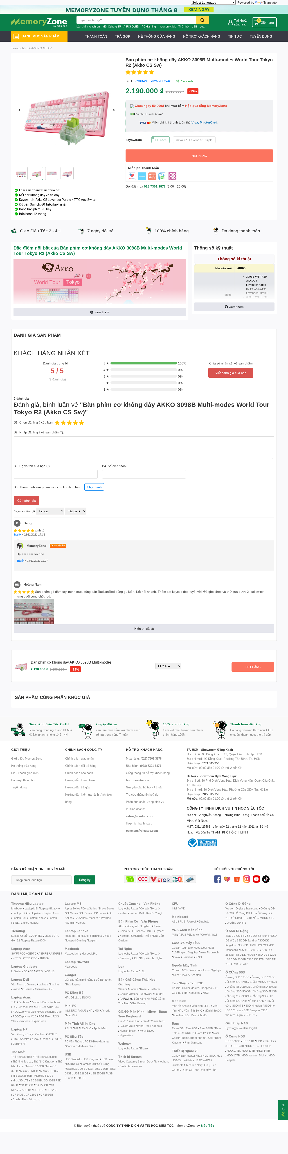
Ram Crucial (189, 1038)
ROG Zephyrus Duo (50, 1011)
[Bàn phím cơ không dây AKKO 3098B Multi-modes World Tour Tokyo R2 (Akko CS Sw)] (67, 110)
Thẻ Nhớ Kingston (44, 1061)
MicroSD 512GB (43, 1075)
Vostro (16, 989)
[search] (202, 20)
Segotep (193, 952)
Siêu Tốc (207, 1125)
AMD (182, 908)
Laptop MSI (31, 908)
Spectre (24, 1039)
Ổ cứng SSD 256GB (239, 986)
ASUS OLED (131, 26)
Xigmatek (187, 947)
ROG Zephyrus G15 (24, 1011)
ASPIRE (43, 953)
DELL (74, 997)
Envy (30, 1034)
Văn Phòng (18, 984)
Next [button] (114, 110)
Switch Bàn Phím (141, 935)
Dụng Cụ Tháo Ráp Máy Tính (199, 1070)
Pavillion (40, 1034)
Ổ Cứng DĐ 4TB (264, 918)
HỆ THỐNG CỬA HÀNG (156, 36)
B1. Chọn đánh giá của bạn (33, 422)
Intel (174, 908)
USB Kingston (91, 1059)
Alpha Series (72, 908)
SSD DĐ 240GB (249, 950)
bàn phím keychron (88, 26)
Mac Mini (71, 1015)
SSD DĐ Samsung (258, 935)
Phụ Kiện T (146, 958)
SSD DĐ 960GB (236, 959)
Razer (134, 908)
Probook (46, 1039)
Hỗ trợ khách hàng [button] (144, 749)
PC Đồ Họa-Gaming (97, 1041)
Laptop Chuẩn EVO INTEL (27, 935)
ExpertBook (39, 1021)
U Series (16, 971)
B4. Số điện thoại (114, 466)
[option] (67, 110)
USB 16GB (86, 1068)
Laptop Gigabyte (50, 908)
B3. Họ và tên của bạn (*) (32, 466)
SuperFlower (181, 975)
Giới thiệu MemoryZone (26, 758)
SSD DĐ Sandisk (247, 940)
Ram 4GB (178, 1028)
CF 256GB (46, 1094)
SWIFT (15, 953)
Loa (202, 26)
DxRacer (155, 989)
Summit (70, 922)
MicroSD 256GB (22, 1075)
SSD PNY (251, 1015)
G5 (25, 971)
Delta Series (89, 908)
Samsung (125, 958)
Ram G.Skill (206, 1038)
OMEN (57, 1039)
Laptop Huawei (30, 922)
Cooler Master (128, 994)
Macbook (16, 908)
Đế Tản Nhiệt (103, 979)
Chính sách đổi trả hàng (80, 765)
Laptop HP (19, 913)
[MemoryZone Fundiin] (144, 9)
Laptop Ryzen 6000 (34, 940)
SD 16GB (36, 1080)
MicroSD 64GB (29, 1071)
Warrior (122, 989)
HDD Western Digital (254, 1055)
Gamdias (187, 957)
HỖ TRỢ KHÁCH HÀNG (201, 36)
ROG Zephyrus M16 (24, 1016)
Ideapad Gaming (76, 940)
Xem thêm (101, 312)
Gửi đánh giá (26, 500)
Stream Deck (145, 1061)
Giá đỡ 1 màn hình (129, 1021)
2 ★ (106, 383)
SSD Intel (269, 1005)
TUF (13, 1002)
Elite (15, 1039)
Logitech (123, 908)
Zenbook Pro (25, 1007)
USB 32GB (101, 1068)
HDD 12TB (248, 1050)
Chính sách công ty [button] (83, 749)
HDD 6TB (252, 1046)
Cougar (158, 994)
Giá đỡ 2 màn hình (154, 1021)
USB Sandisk (73, 1059)
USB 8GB (72, 1068)
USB (194, 26)
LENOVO (85, 997)
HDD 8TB (265, 1046)
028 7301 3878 (155, 186)
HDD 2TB (262, 1041)
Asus (203, 952)
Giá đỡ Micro (127, 1026)
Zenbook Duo (39, 1002)
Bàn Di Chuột (154, 913)
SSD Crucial (234, 1010)
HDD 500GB (232, 1041)
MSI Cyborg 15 (112, 26)
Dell (141, 913)
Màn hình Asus (180, 1005)
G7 (31, 971)
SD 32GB (49, 1080)
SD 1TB (26, 1090)
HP (67, 997)
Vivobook (24, 1021)
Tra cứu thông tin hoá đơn (143, 794)
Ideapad (70, 935)
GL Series (86, 913)
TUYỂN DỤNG (261, 36)
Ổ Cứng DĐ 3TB (242, 918)
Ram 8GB (192, 1028)
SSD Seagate (252, 1010)
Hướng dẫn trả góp (77, 787)
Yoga (108, 935)
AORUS (49, 971)
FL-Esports (137, 931)
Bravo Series (106, 908)
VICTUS (52, 1034)
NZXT (199, 957)
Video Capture (126, 1061)
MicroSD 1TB (20, 1080)
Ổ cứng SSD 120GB (237, 977)
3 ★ (106, 376)
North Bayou (147, 1030)
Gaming (31, 984)
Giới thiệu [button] (20, 749)
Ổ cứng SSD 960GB (239, 996)
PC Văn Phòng (74, 1041)
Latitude (43, 984)
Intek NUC (71, 1010)
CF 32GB (51, 1090)
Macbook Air (72, 953)
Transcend (252, 908)
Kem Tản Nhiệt (194, 1065)
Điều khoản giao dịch (24, 773)
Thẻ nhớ (183, 26)
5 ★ (106, 363)
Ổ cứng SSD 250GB (265, 982)
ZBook (35, 1039)
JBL (135, 958)
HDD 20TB (233, 1055)
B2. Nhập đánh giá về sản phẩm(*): (39, 432)
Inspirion (55, 984)
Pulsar (123, 913)
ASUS (82, 1010)
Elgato (144, 1048)
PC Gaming (149, 26)
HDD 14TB (263, 1050)
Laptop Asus (51, 913)
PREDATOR (30, 958)
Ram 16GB (206, 1028)
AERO (39, 971)
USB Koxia (72, 1064)
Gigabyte (203, 921)
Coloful (205, 934)
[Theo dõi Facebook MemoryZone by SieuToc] (217, 878)
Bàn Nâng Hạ (142, 998)
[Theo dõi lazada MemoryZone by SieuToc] (227, 878)
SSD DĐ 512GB (267, 954)
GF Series (72, 913)
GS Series (81, 918)
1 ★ (106, 389)
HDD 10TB (233, 1050)
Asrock (105, 1010)
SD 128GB (26, 1085)
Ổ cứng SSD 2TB (237, 1001)
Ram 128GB (203, 1033)
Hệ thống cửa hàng (23, 765)
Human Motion (128, 1030)
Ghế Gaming (138, 1003)
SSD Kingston (253, 1005)
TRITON (44, 958)
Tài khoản (241, 20)
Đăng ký (84, 880)
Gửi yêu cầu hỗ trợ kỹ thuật (144, 787)
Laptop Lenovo (37, 918)
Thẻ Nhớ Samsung (45, 1056)
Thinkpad (97, 935)
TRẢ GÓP (122, 36)
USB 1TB (80, 1078)
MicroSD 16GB (35, 1066)
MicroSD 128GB (49, 1071)
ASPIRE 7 (56, 953)
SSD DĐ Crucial (235, 935)
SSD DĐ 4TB (240, 964)
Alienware (41, 989)
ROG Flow (44, 1016)
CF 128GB (32, 1094)
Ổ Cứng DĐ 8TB (236, 922)
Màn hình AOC (213, 1010)
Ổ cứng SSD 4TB (259, 1001)
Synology (230, 1028)
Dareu (149, 931)
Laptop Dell (19, 918)
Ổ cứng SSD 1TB (263, 996)
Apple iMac (100, 1028)
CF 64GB (18, 1094)
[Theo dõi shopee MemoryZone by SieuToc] (237, 878)
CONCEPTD (28, 953)
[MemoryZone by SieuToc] (39, 22)
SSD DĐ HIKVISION (250, 945)
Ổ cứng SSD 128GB (263, 977)
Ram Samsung (193, 1042)
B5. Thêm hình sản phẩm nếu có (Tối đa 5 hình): (58, 487)
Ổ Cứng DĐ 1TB (245, 913)
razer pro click (167, 26)
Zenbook (23, 1002)
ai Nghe (157, 958)
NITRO (17, 958)
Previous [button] (19, 110)
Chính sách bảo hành (79, 773)
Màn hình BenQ (193, 1010)
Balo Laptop (73, 984)
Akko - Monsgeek (128, 926)
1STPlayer (179, 952)
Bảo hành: (143, 765)
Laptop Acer (34, 913)
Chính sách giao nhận (79, 758)
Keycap (124, 935)
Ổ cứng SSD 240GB (239, 982)
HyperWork (145, 994)
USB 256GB (97, 1073)
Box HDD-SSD (206, 1055)
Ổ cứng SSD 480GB (265, 986)
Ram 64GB (187, 1033)
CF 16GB (38, 1090)
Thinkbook (83, 935)
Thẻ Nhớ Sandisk (21, 1056)
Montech (213, 952)
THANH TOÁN (96, 36)
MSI (97, 1010)
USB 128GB (81, 1073)
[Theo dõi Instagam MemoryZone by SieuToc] (246, 878)
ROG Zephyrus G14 (47, 1007)
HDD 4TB (238, 1046)
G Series (27, 989)
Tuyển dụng (19, 787)
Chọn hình (94, 487)
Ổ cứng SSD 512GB (265, 991)
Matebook (70, 966)
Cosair (176, 947)
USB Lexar (107, 1059)
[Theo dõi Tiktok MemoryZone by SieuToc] (266, 878)
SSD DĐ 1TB (256, 959)
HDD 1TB (248, 1041)
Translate (270, 2)
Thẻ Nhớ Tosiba (22, 1061)
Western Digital (234, 908)
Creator (81, 922)
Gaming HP (19, 1043)
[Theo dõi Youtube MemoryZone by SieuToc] (256, 878)
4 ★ (106, 370)
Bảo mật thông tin (22, 780)
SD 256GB (41, 1085)
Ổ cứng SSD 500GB (239, 991)
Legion (92, 940)
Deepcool (201, 947)
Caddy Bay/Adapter (183, 1055)
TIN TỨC (235, 36)
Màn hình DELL (200, 1005)
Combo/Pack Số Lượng (26, 1099)
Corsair (144, 908)
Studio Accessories (131, 1066)
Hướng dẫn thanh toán (80, 780)
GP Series (100, 913)
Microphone (162, 1061)
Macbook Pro (89, 953)
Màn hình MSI (199, 1015)
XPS (51, 989)
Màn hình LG (181, 1015)
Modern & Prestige (100, 918)
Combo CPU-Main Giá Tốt (81, 1046)
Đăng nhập (240, 24)
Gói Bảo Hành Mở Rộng (79, 979)
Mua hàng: (144, 758)
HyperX (155, 908)
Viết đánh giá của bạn (230, 373)
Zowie (133, 913)
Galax (176, 957)
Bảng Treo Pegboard (149, 1026)
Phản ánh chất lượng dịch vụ (145, 802)
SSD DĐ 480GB (245, 954)
